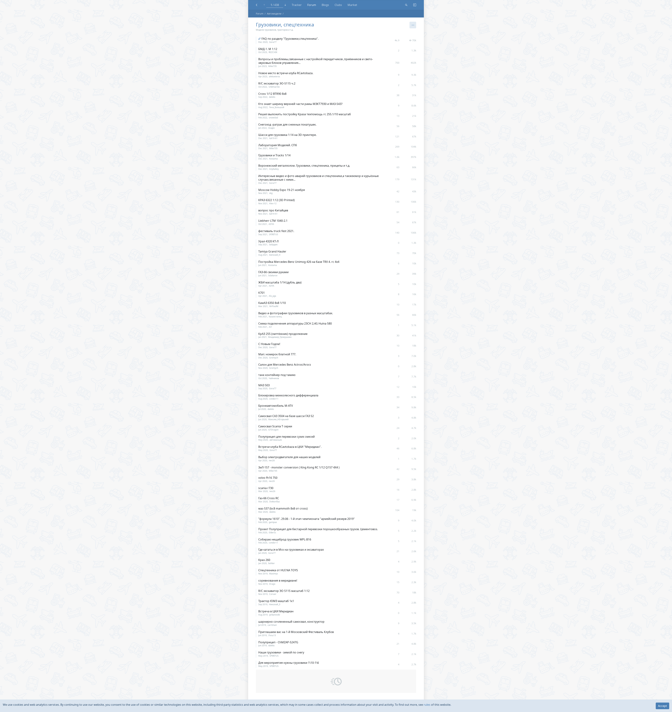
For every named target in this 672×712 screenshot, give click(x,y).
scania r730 (265, 488)
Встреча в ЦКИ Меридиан (275, 611)
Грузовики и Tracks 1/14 (274, 155)
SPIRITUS (273, 234)
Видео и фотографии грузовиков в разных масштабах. (295, 313)
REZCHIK (273, 52)
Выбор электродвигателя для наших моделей (289, 457)
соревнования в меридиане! (277, 580)
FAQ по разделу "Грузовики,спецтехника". (289, 39)
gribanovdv (274, 614)
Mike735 (272, 66)
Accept (662, 706)
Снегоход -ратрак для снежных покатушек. (287, 124)
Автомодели (274, 13)
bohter (271, 563)
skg (270, 193)
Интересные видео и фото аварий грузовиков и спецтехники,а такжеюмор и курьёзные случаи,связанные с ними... (318, 177)
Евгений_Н (274, 254)
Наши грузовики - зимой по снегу (281, 652)
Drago (272, 583)
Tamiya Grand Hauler (272, 251)
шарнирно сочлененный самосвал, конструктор (291, 622)
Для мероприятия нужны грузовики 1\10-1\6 (288, 663)
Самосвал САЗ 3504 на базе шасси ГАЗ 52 (286, 416)
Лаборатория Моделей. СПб (277, 145)
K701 (261, 293)
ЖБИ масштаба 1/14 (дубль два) (280, 282)
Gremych (273, 357)
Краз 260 (264, 560)
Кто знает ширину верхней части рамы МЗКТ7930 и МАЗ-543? (300, 104)
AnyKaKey (274, 169)
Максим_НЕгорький (278, 419)
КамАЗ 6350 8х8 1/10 (272, 303)
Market (352, 5)
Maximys (273, 573)
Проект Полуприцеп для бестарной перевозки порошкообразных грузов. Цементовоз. (318, 529)
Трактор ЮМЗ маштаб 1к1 (276, 601)
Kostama (273, 158)
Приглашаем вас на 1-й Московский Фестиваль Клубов (296, 632)
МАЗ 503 (264, 385)
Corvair (272, 594)
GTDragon (273, 429)
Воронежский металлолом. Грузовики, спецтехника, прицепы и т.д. (304, 166)
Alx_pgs (272, 295)
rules (427, 705)
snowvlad (273, 117)
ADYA (271, 224)
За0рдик (273, 244)
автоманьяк (276, 439)
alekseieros (274, 76)
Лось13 (272, 635)
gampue (273, 522)
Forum (311, 5)
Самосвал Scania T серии (275, 426)
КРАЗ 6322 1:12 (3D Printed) (276, 200)
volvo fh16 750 (267, 478)
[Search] (406, 4)
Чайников (274, 378)
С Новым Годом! (269, 344)
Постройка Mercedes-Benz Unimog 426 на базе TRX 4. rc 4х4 (298, 262)
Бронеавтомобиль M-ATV (275, 406)
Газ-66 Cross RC (268, 498)
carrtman (272, 625)
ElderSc (272, 532)
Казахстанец (275, 316)
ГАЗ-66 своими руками (273, 272)
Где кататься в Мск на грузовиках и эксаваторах (291, 549)
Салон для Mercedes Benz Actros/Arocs (284, 364)
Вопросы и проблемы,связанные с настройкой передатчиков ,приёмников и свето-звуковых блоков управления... (315, 61)
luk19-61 (273, 138)
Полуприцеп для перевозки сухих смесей (286, 437)
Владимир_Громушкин (280, 337)
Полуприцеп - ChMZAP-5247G (278, 642)
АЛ (270, 326)
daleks (272, 96)
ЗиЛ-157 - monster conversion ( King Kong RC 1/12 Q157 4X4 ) (299, 467)
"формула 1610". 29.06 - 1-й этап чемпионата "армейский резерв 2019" (306, 519)
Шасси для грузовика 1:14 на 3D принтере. (287, 135)
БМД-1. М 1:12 (267, 49)
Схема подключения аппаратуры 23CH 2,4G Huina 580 (295, 323)
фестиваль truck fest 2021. (276, 231)
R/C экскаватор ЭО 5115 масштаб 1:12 (284, 591)
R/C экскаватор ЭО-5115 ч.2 (276, 83)
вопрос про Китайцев (273, 210)
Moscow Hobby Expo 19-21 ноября (281, 190)
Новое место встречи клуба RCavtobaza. (285, 73)
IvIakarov (272, 275)
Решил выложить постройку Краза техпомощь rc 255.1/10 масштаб (304, 114)
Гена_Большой (276, 107)
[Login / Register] (413, 4)
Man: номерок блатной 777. (277, 354)
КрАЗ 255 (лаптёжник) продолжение (282, 334)
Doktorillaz (274, 501)
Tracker (297, 5)
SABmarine (274, 86)
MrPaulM (273, 306)
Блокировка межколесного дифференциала (288, 395)
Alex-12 (272, 203)
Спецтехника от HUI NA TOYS (278, 570)
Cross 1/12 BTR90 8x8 (272, 94)
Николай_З (274, 604)
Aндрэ (271, 127)
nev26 (272, 460)
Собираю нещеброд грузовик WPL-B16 (284, 539)
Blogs (325, 5)
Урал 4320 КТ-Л (268, 241)
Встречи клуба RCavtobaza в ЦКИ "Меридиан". (289, 447)
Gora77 (272, 42)
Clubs (338, 5)
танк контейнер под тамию (276, 375)
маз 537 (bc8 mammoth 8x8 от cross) (283, 508)
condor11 (273, 398)
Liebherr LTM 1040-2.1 (273, 221)
